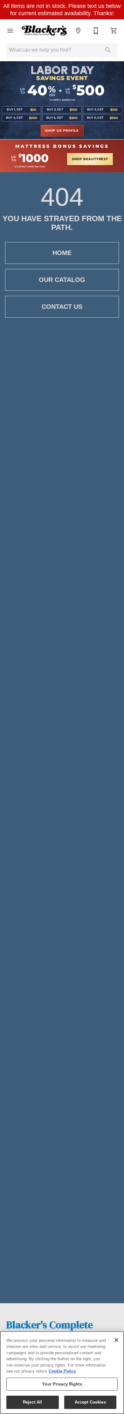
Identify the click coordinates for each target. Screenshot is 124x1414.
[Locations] (78, 30)
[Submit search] (108, 50)
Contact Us (62, 306)
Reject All (32, 1402)
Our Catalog (62, 279)
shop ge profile (62, 130)
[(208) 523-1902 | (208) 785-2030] (96, 30)
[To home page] (44, 30)
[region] (62, 1372)
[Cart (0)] (113, 30)
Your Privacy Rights (62, 1384)
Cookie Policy (62, 1371)
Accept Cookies (90, 1402)
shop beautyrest (90, 159)
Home (62, 252)
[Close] (116, 1340)
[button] (10, 30)
